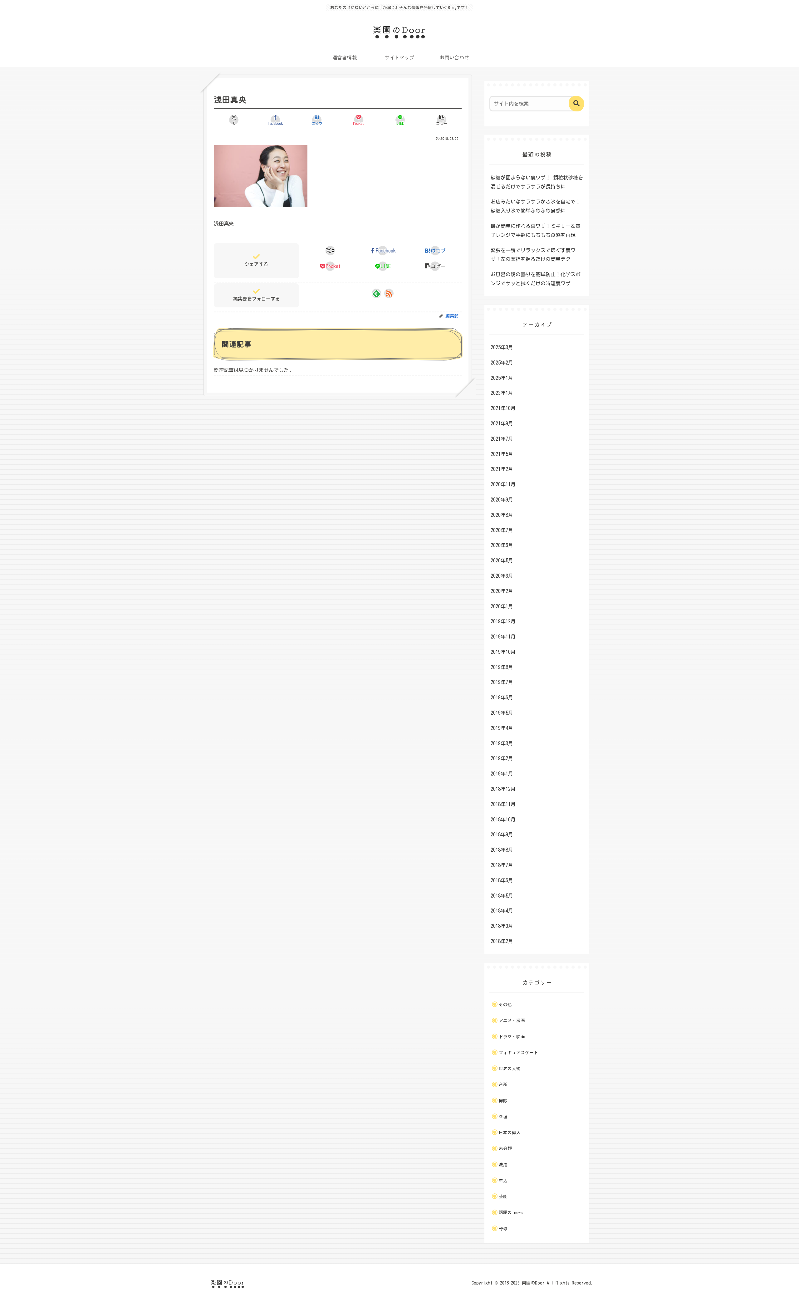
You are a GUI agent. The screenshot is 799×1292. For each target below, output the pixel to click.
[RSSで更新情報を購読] (389, 293)
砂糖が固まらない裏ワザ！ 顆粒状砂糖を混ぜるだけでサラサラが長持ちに (537, 182)
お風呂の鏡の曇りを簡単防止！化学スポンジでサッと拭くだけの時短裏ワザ (536, 279)
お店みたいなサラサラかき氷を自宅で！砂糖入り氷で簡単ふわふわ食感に (536, 206)
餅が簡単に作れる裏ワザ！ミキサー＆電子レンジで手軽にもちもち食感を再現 (536, 230)
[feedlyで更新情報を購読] (376, 293)
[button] (442, 120)
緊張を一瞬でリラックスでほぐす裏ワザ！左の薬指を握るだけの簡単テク (533, 255)
